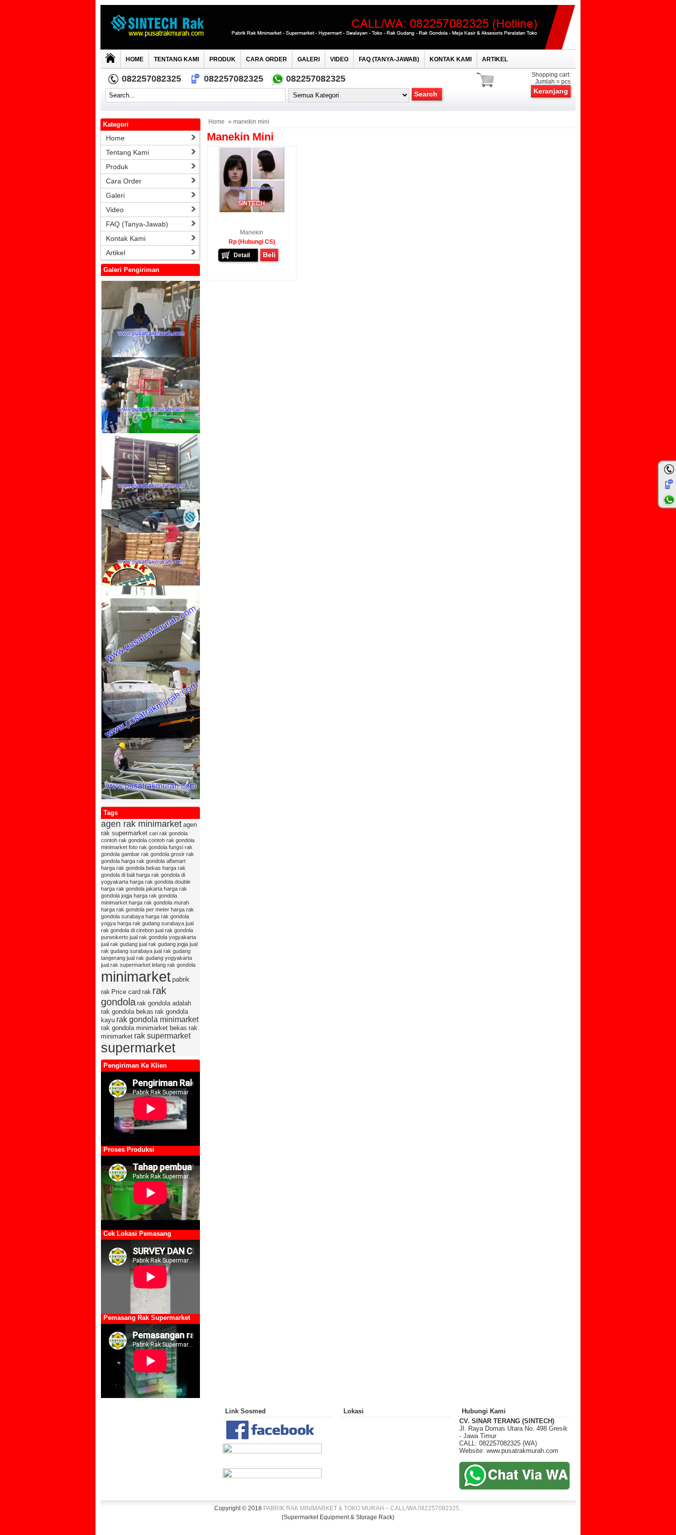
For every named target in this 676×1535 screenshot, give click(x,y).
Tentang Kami (176, 59)
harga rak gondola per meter (135, 909)
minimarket (136, 976)
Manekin (251, 232)
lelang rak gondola (173, 965)
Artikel (495, 59)
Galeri (308, 59)
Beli (269, 255)
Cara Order (266, 59)
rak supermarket (162, 1036)
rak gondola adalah (164, 1003)
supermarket (138, 1047)
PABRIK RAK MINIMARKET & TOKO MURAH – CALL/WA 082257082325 (361, 1508)
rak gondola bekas (127, 1011)
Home (135, 59)
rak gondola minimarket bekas (144, 1028)
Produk (222, 59)
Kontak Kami (451, 59)
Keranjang (550, 91)
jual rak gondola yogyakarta (163, 937)
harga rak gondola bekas (131, 868)
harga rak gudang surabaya (150, 923)
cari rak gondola (168, 833)
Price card (126, 991)
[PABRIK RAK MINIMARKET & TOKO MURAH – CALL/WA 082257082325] (338, 27)
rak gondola (133, 996)
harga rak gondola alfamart (153, 861)
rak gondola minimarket (157, 1019)
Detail (242, 255)
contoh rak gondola (124, 840)
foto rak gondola (148, 847)
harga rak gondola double (160, 882)
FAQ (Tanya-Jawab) (389, 59)
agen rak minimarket (141, 824)
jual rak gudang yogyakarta (159, 958)
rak (146, 991)
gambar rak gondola (145, 854)
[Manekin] (251, 211)
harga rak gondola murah (159, 902)
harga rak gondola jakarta (131, 889)
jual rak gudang (119, 944)
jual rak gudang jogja (163, 944)
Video (339, 59)
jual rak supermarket (125, 965)
